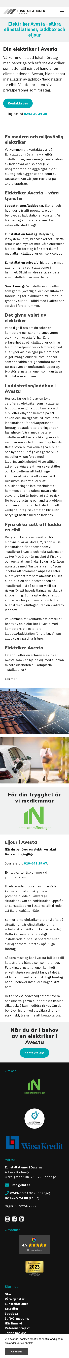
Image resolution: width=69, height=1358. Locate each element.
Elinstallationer (16, 1304)
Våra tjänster (15, 1299)
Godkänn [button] (16, 1351)
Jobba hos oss (15, 1333)
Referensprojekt (17, 1328)
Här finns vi (13, 1323)
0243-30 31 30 (35, 114)
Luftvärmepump (17, 1318)
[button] (34, 1343)
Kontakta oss (18, 103)
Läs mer (11, 678)
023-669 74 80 (16, 1198)
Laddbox (11, 1313)
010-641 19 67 (35, 863)
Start (9, 1294)
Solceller (11, 1308)
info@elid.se (21, 1185)
